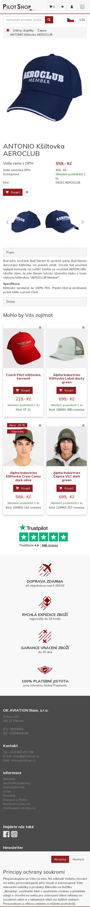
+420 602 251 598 (21, 752)
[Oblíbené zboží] (62, 7)
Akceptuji (60, 859)
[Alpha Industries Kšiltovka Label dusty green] (66, 348)
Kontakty (9, 795)
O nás (7, 791)
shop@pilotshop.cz (26, 756)
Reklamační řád (13, 787)
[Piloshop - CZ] (70, 20)
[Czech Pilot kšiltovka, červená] (23, 348)
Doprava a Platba (15, 800)
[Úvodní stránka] (7, 30)
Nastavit (78, 859)
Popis (10, 252)
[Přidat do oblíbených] (27, 192)
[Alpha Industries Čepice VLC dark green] (66, 446)
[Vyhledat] (49, 19)
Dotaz (10, 302)
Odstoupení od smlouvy (19, 808)
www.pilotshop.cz (23, 760)
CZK (82, 20)
